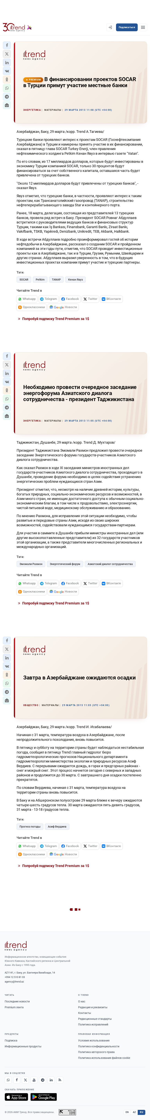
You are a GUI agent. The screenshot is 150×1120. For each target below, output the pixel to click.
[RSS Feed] (59, 1080)
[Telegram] (42, 1080)
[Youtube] (34, 1080)
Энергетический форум (65, 564)
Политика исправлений (93, 1024)
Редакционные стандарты (95, 1018)
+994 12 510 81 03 (15, 977)
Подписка (11, 1040)
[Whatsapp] (8, 1080)
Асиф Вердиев (57, 826)
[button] (7, 45)
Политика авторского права (96, 1052)
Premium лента (14, 1007)
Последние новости (17, 1001)
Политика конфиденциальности (98, 1046)
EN (127, 1112)
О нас (81, 1001)
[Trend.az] (17, 27)
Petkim (40, 279)
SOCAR (24, 279)
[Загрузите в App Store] (16, 1097)
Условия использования (94, 1040)
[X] (25, 1080)
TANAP (56, 279)
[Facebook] (16, 1080)
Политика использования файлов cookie (104, 1057)
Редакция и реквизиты (92, 1007)
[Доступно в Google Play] (43, 1097)
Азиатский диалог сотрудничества (110, 564)
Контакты (84, 1013)
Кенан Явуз (75, 279)
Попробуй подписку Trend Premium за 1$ (55, 319)
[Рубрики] (143, 27)
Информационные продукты (23, 1046)
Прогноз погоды (30, 826)
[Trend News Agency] (16, 946)
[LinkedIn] (51, 1080)
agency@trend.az (14, 981)
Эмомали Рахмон (31, 564)
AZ (134, 1112)
